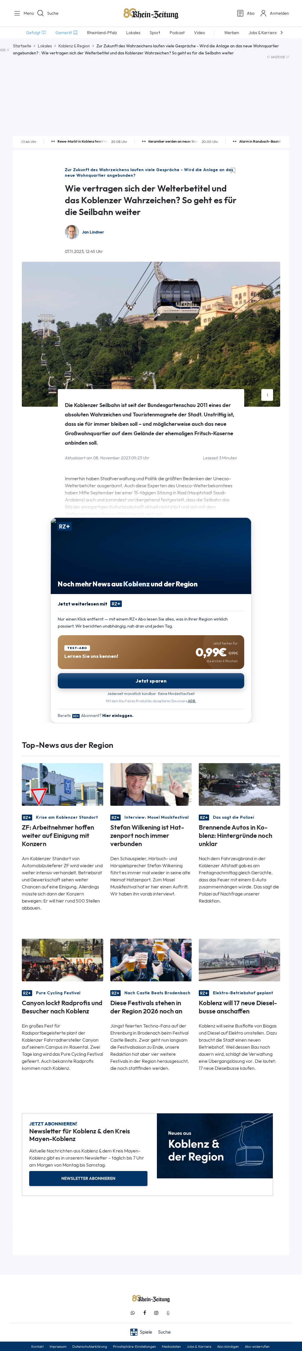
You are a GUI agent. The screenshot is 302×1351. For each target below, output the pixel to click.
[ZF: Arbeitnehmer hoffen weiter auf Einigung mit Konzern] (62, 784)
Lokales (45, 46)
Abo (251, 13)
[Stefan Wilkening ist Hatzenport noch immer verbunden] (151, 784)
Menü (26, 13)
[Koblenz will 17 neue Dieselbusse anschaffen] (239, 960)
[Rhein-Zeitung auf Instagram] (156, 1313)
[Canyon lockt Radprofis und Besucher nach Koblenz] (62, 960)
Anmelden (279, 13)
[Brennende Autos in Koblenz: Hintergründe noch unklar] (239, 784)
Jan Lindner (93, 232)
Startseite (22, 46)
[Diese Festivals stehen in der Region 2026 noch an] (151, 960)
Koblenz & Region (74, 46)
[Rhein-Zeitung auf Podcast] (168, 1313)
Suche (52, 13)
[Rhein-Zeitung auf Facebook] (144, 1313)
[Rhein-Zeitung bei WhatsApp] (133, 1313)
